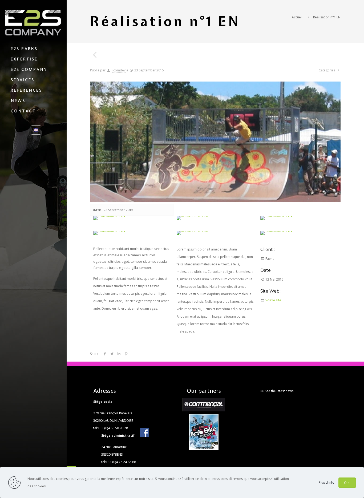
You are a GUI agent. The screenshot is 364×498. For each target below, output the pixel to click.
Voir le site (273, 300)
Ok (347, 482)
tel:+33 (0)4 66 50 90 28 (110, 428)
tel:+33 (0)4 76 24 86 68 (118, 462)
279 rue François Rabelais (112, 413)
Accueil (297, 17)
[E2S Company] (33, 22)
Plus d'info (326, 482)
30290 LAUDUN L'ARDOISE (113, 420)
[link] (109, 218)
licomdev (119, 70)
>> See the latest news (276, 391)
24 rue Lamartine (114, 447)
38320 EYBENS (112, 454)
